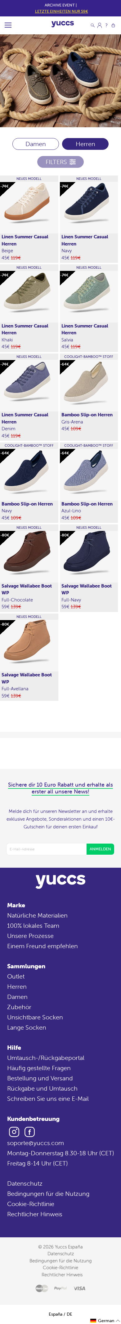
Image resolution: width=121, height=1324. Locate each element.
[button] (105, 1320)
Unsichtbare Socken (35, 1017)
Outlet (16, 976)
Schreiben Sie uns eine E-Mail (48, 1098)
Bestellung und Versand (40, 1078)
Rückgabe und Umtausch (42, 1088)
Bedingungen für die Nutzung (48, 1193)
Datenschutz (25, 1183)
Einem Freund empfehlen (42, 946)
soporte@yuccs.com (35, 1143)
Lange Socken (26, 1027)
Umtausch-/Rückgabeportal (45, 1057)
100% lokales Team (33, 925)
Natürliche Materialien (37, 915)
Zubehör (19, 1007)
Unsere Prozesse (30, 936)
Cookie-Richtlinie (30, 1204)
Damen (35, 144)
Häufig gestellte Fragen (39, 1068)
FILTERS (56, 162)
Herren (17, 986)
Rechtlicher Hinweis (34, 1214)
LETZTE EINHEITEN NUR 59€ (61, 11)
